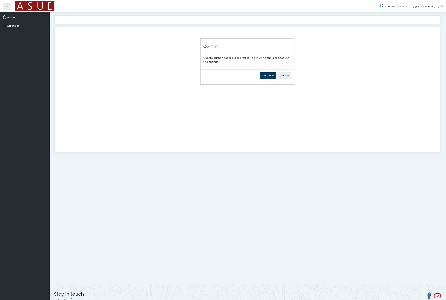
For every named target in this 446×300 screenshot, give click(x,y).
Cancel (284, 75)
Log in (438, 6)
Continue (268, 75)
